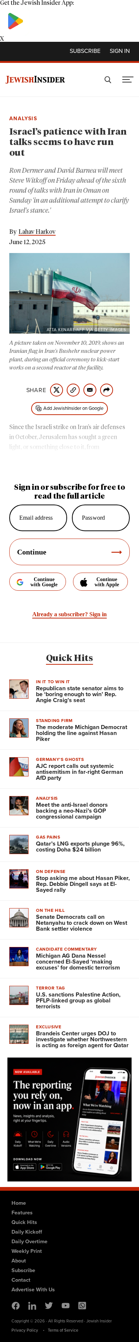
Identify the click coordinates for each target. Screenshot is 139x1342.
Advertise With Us (33, 1289)
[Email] (89, 390)
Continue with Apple (107, 582)
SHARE (36, 390)
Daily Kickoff (26, 1231)
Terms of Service (63, 1330)
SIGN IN (120, 51)
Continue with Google (43, 582)
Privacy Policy (24, 1330)
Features (22, 1212)
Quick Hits (69, 658)
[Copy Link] (73, 390)
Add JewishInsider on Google (73, 408)
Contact (20, 1280)
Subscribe (85, 51)
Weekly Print (26, 1251)
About (18, 1260)
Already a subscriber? (69, 614)
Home (18, 1203)
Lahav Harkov (37, 232)
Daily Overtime (29, 1241)
